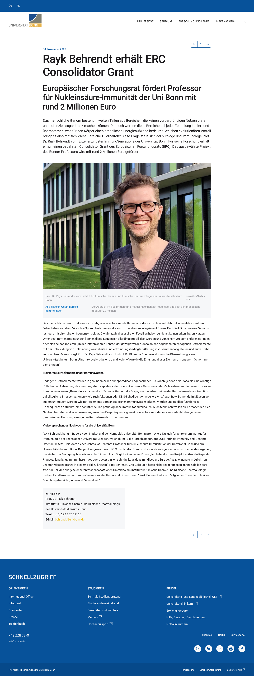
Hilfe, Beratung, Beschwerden (185, 617)
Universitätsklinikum (180, 603)
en (18, 5)
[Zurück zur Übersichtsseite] (200, 44)
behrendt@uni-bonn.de (69, 519)
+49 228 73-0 (19, 635)
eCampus (207, 635)
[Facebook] (241, 649)
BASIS (221, 635)
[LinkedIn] (219, 649)
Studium (166, 21)
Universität (145, 21)
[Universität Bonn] (25, 20)
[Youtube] (230, 649)
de (10, 5)
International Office (21, 596)
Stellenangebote (177, 610)
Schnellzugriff (32, 576)
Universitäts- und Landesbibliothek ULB (192, 596)
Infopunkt (15, 603)
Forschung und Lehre (193, 21)
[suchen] (242, 23)
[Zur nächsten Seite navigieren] (207, 44)
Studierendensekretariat (103, 603)
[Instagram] (197, 649)
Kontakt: (52, 494)
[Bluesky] (208, 649)
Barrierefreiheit (234, 670)
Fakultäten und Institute (103, 610)
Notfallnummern (177, 624)
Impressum (188, 670)
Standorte (15, 610)
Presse (13, 617)
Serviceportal (238, 635)
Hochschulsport (98, 624)
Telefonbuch (17, 623)
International (226, 21)
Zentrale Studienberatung (104, 596)
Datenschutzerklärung (210, 670)
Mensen (93, 617)
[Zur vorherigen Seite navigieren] (194, 44)
